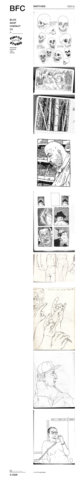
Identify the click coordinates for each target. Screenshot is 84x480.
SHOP (13, 23)
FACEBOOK (13, 49)
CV (11, 29)
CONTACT (15, 26)
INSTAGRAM (13, 47)
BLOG (13, 20)
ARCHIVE (12, 52)
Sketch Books (42, 472)
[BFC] (20, 9)
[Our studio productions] (16, 40)
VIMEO (11, 51)
